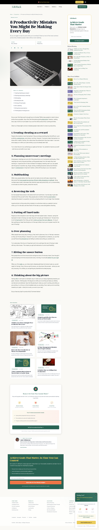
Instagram (19, 517)
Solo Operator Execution (52, 511)
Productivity (16, 14)
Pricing (60, 6)
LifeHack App (31, 502)
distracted (45, 119)
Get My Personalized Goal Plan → (35, 427)
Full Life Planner (31, 506)
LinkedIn (34, 517)
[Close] (85, 2)
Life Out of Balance (50, 508)
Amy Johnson (14, 43)
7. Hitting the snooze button (20, 108)
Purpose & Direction (51, 506)
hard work (19, 220)
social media (51, 197)
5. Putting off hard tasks (20, 103)
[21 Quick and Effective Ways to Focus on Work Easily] (48, 308)
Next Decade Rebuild (51, 509)
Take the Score (82, 6)
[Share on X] (18, 48)
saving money (20, 138)
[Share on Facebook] (11, 48)
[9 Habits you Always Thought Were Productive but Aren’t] (22, 311)
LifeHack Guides (15, 502)
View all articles (23, 447)
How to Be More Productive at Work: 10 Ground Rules (20, 350)
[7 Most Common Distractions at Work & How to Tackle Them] (22, 363)
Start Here (39, 6)
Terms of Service (68, 522)
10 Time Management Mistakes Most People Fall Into (47, 347)
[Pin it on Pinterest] (14, 48)
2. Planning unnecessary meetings (22, 95)
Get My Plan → (79, 2)
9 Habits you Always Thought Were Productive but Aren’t (22, 323)
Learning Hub (31, 508)
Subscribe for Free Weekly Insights (35, 482)
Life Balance (14, 508)
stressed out (24, 239)
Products (47, 6)
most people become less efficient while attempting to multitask (37, 180)
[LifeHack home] (16, 7)
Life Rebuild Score (15, 504)
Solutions (54, 6)
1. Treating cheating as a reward (21, 93)
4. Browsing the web (18, 100)
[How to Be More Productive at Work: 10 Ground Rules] (22, 338)
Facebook (14, 517)
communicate (19, 168)
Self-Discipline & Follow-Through (53, 504)
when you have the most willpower (43, 220)
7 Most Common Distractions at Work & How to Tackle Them (21, 372)
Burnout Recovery (50, 502)
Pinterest (24, 517)
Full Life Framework (16, 506)
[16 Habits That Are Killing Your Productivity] (49, 362)
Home (11, 14)
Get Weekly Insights (79, 40)
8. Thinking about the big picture (21, 110)
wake (20, 264)
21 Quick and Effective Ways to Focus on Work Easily (47, 318)
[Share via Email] (21, 48)
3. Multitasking (17, 98)
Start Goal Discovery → (86, 522)
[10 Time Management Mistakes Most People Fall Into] (49, 337)
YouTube (30, 517)
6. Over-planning (18, 105)
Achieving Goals (15, 509)
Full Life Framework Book (33, 504)
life (17, 278)
